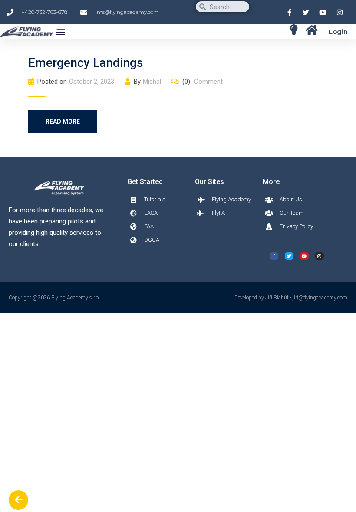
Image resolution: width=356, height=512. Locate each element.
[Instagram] (319, 256)
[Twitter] (289, 256)
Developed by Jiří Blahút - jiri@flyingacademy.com (290, 298)
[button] (60, 31)
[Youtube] (304, 256)
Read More (63, 121)
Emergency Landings (85, 63)
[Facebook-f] (274, 256)
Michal (152, 81)
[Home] (293, 29)
